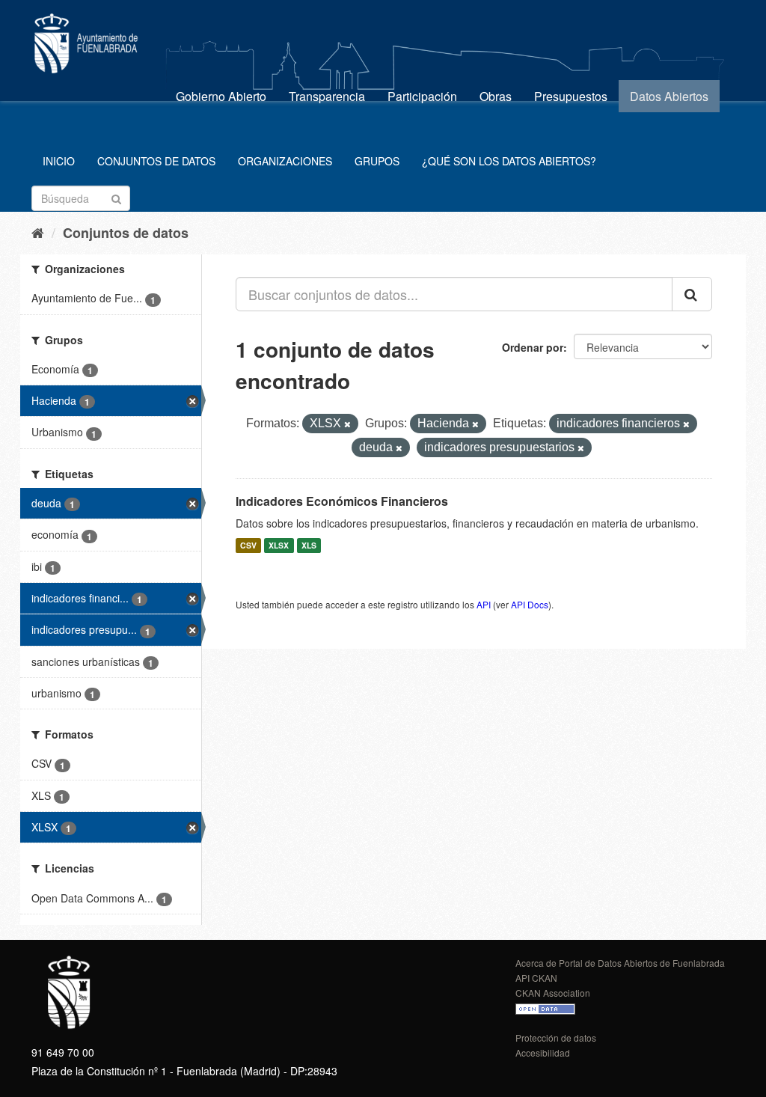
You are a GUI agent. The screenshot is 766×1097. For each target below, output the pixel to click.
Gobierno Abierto (221, 96)
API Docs (529, 604)
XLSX (279, 545)
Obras (495, 96)
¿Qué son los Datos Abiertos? (509, 160)
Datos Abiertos (669, 96)
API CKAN (536, 977)
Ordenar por (532, 347)
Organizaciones (285, 160)
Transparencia (327, 96)
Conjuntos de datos (156, 160)
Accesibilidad (542, 1052)
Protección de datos (555, 1037)
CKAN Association (552, 992)
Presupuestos (570, 96)
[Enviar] (116, 197)
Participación (422, 96)
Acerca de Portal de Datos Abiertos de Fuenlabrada (620, 962)
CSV (248, 545)
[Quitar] (347, 424)
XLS (308, 545)
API (484, 604)
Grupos (377, 160)
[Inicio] (37, 232)
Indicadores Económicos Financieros (342, 501)
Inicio (59, 160)
